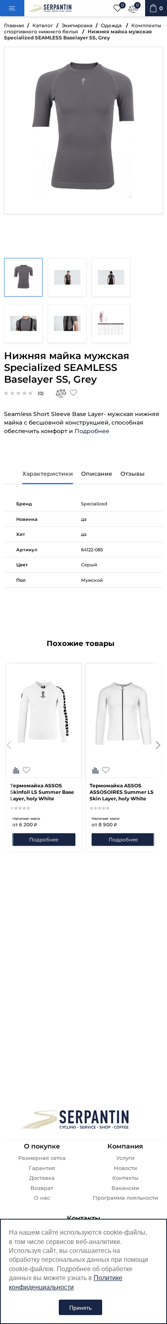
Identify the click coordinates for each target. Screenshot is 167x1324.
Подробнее (92, 431)
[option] (44, 757)
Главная (14, 25)
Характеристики (47, 473)
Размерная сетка (42, 1158)
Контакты (125, 1178)
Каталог (42, 25)
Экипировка (77, 25)
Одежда (112, 25)
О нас (42, 1197)
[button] (8, 757)
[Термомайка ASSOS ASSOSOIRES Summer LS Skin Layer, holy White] (123, 771)
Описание (96, 473)
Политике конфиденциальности (65, 1282)
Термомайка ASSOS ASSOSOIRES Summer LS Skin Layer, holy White (122, 792)
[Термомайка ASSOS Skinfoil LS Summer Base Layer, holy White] (43, 771)
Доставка (42, 1178)
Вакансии (125, 1188)
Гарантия (42, 1168)
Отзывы (132, 473)
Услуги (125, 1158)
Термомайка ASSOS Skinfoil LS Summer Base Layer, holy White (42, 792)
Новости (125, 1168)
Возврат (41, 1188)
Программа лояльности (125, 1197)
